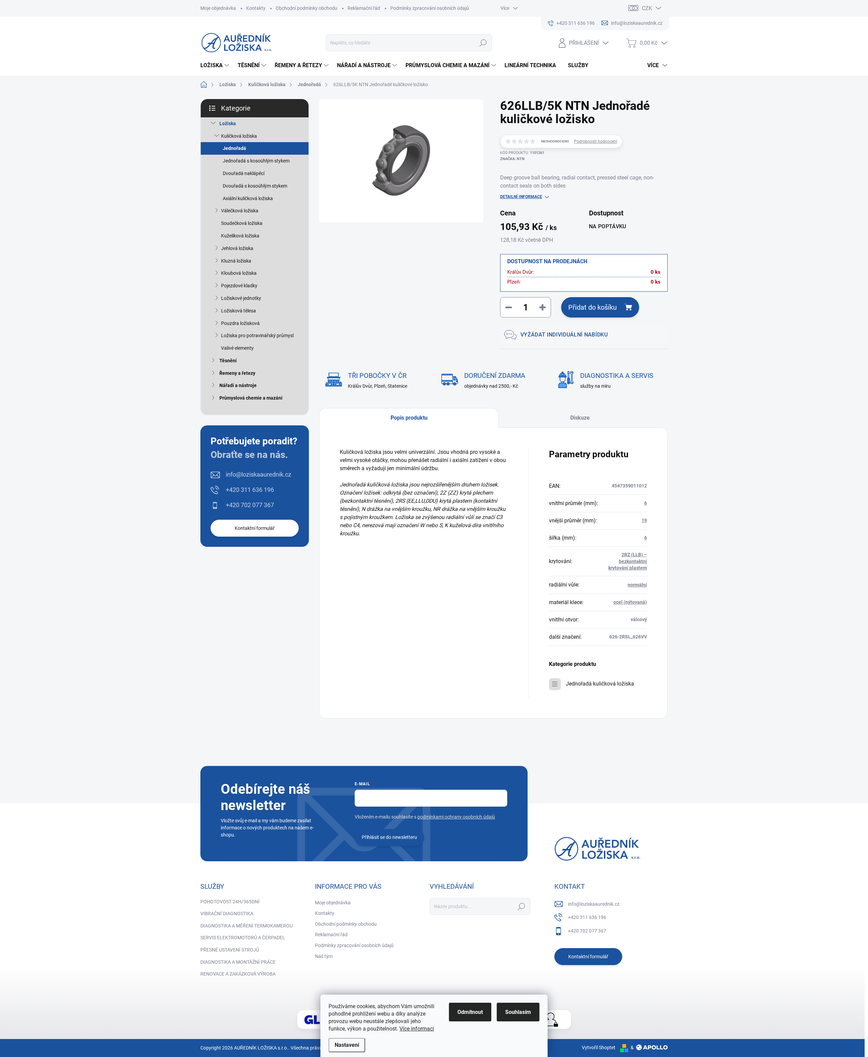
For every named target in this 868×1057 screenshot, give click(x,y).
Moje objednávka (218, 8)
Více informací (416, 1028)
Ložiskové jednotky (241, 298)
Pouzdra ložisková (240, 323)
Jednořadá (234, 148)
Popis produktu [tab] (409, 418)
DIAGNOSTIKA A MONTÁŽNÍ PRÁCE (238, 962)
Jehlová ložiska (237, 248)
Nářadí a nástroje (238, 385)
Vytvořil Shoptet (598, 1047)
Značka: (512, 159)
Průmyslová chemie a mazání (250, 398)
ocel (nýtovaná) (630, 602)
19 (644, 520)
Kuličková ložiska (239, 136)
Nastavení (347, 1045)
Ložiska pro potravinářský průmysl (257, 335)
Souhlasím (518, 1012)
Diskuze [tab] (580, 418)
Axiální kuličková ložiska (248, 198)
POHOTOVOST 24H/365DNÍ (229, 901)
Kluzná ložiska (236, 261)
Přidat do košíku (592, 307)
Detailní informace (521, 196)
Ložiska (227, 123)
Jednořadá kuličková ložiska (600, 683)
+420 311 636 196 (250, 489)
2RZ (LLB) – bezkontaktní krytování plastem (627, 561)
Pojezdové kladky (239, 285)
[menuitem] (215, 65)
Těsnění (228, 360)
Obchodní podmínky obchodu (306, 8)
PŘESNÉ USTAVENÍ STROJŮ (229, 950)
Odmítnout (470, 1012)
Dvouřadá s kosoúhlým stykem (255, 186)
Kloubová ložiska (239, 273)
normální (637, 585)
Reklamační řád (364, 8)
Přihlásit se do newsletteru (389, 837)
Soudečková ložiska (241, 223)
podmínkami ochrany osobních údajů (456, 817)
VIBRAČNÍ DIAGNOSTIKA (226, 913)
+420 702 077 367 (250, 504)
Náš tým (324, 956)
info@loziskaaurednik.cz (258, 474)
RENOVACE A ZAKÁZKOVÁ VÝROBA (238, 974)
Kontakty (255, 8)
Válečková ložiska (239, 210)
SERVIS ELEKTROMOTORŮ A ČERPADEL (242, 937)
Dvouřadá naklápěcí (243, 173)
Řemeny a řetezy (237, 373)
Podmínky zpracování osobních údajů (429, 8)
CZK (647, 8)
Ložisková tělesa (238, 310)
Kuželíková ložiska (240, 235)
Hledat (483, 42)
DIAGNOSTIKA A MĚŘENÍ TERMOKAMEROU (246, 925)
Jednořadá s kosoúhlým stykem (256, 161)
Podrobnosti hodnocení (595, 141)
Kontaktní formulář (255, 528)
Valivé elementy (237, 348)
